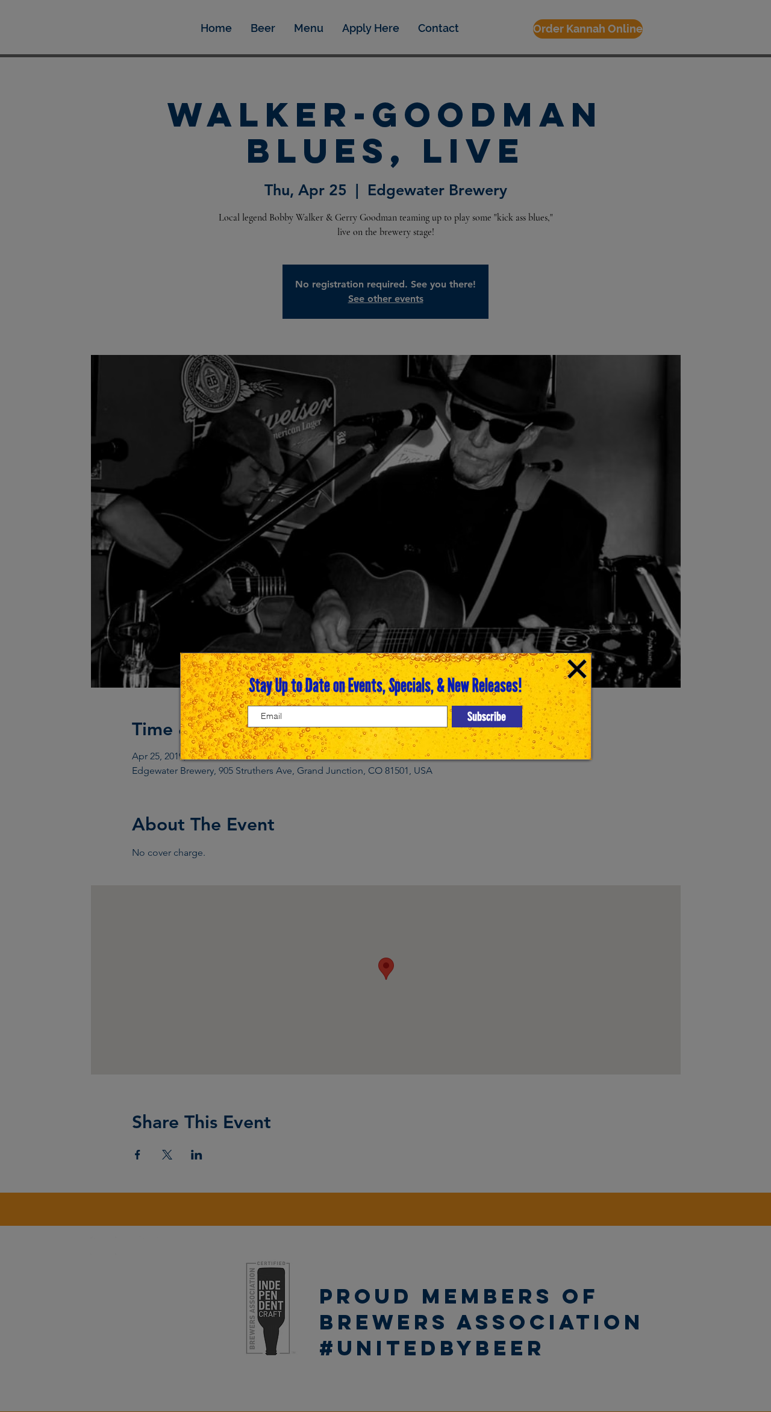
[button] (577, 669)
